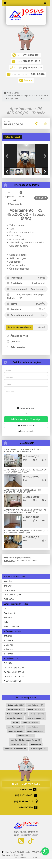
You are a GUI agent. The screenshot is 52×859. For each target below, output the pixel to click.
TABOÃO (8, 581)
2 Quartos (8, 640)
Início (8, 93)
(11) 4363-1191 (31, 55)
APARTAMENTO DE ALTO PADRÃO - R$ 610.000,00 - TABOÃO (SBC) (22, 450)
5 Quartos (8, 653)
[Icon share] (21, 840)
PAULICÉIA (9, 599)
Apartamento (42, 95)
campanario (9, 590)
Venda (16, 93)
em (16, 714)
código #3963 (38, 749)
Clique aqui (9, 560)
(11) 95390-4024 (32, 67)
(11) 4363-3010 (31, 61)
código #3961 (25, 735)
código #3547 (16, 705)
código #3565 (14, 718)
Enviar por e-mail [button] (27, 408)
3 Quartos (8, 645)
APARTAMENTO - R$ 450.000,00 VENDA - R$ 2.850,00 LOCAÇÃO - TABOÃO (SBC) (25, 511)
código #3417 (35, 709)
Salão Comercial (11, 626)
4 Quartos (8, 649)
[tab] (12, 137)
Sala (6, 622)
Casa (6, 608)
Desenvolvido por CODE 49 (26, 858)
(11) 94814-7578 (35, 74)
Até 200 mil (9, 663)
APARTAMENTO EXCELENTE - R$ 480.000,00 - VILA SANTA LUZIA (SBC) (25, 471)
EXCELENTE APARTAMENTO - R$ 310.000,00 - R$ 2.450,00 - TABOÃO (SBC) (26, 531)
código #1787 (15, 709)
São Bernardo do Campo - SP (19, 95)
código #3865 (35, 727)
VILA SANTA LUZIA (12, 595)
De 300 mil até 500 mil (14, 672)
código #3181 (35, 705)
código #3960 (35, 731)
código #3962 (18, 744)
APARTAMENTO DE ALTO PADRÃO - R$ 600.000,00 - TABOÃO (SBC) (22, 491)
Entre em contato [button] (27, 784)
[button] (7, 156)
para (37, 714)
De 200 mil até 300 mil (14, 667)
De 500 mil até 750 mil (14, 676)
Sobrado (8, 617)
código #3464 (30, 722)
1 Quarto (8, 636)
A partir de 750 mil (12, 681)
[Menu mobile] (5, 3)
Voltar (45, 98)
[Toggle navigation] (45, 3)
